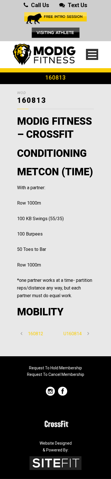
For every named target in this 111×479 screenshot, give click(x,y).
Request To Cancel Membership (55, 374)
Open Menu (92, 54)
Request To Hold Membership (55, 368)
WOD (21, 93)
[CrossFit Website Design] (55, 462)
